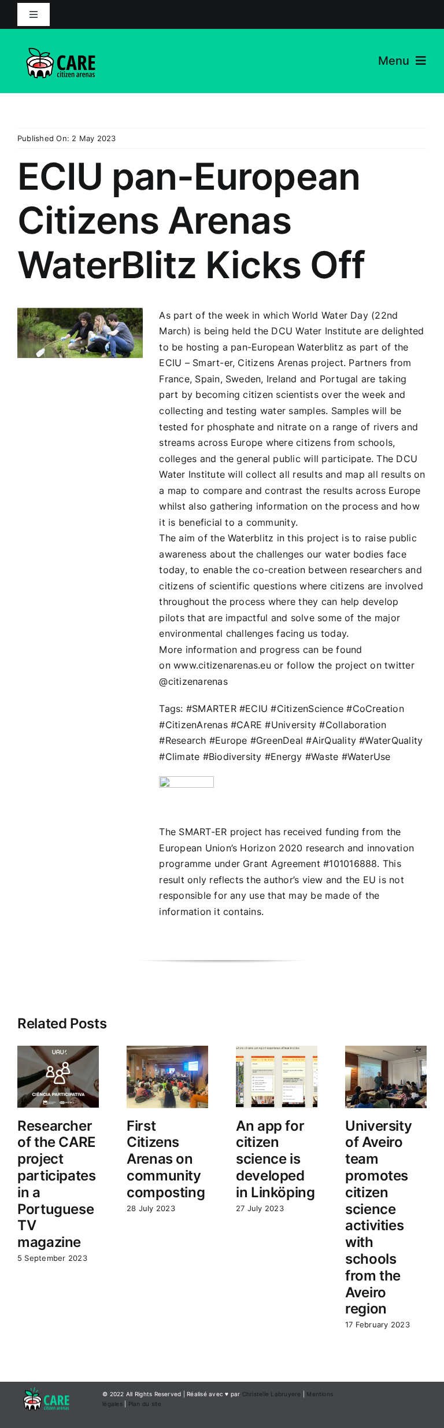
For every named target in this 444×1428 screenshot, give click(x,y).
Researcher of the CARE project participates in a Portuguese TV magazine (56, 1184)
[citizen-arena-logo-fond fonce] (46, 1386)
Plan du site (145, 1403)
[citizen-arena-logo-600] (60, 39)
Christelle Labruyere (271, 1393)
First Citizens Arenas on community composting (166, 1159)
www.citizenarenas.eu (222, 665)
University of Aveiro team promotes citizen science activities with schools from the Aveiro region (378, 1217)
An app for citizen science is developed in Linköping (275, 1159)
